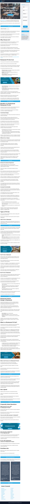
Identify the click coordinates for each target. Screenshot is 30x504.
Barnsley (12, 489)
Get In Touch (25, 31)
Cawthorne (12, 495)
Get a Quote (9, 14)
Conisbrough (3, 493)
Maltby (2, 495)
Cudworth (12, 490)
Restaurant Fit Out (3, 20)
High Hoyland (12, 497)
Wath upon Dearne (3, 489)
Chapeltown (2, 494)
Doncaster (12, 491)
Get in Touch (10, 225)
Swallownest (3, 496)
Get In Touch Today (10, 26)
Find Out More (10, 160)
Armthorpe (12, 496)
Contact (28, 1)
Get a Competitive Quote (10, 101)
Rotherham (2, 488)
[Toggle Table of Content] (7, 29)
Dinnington (12, 488)
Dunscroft (12, 498)
